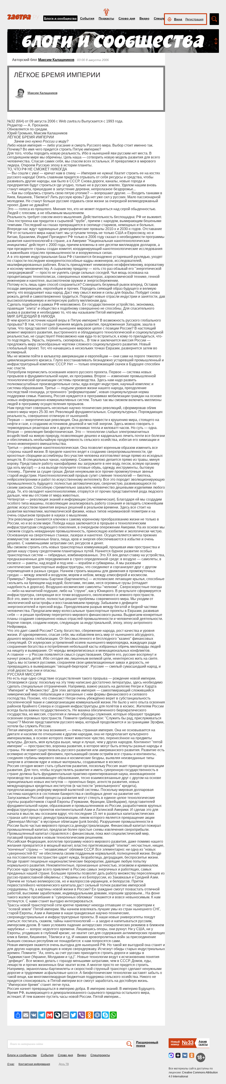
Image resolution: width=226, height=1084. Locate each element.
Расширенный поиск (147, 1043)
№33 (188, 1042)
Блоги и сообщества (60, 18)
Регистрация (194, 19)
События (87, 18)
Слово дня (127, 18)
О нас (10, 1064)
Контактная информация (34, 1064)
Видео (144, 18)
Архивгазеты (203, 1043)
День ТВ (64, 1064)
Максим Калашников (56, 60)
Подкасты (106, 18)
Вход (178, 19)
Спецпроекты (100, 1055)
